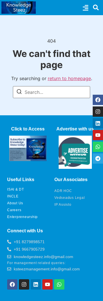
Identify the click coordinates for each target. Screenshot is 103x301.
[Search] (19, 92)
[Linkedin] (98, 123)
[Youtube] (98, 135)
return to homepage (69, 78)
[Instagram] (98, 111)
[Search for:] (51, 92)
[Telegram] (98, 158)
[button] (85, 7)
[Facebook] (98, 100)
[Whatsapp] (98, 147)
